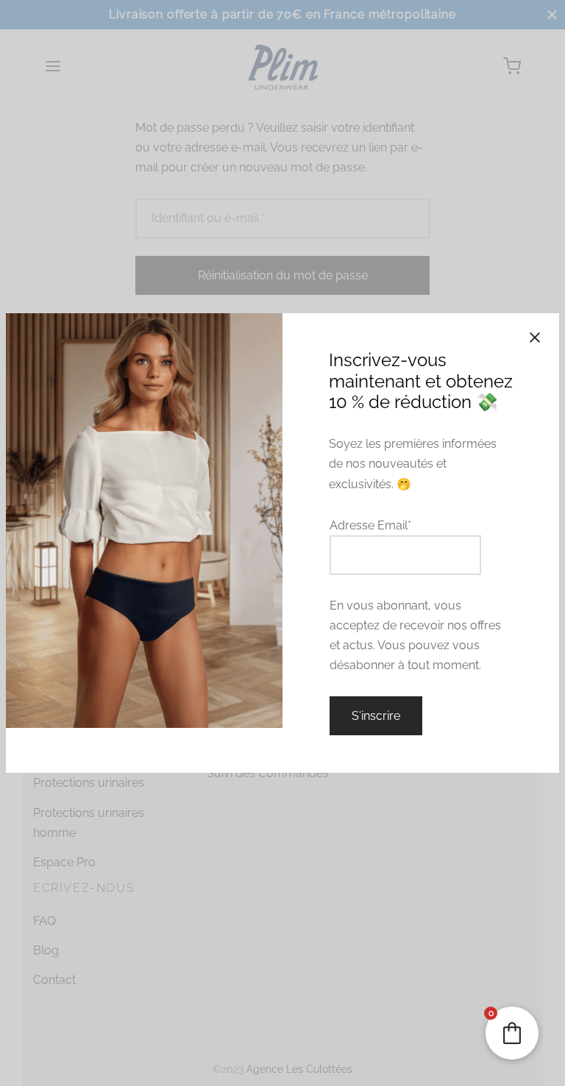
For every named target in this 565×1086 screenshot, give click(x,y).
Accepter (488, 1059)
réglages (48, 1071)
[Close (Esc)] (535, 337)
